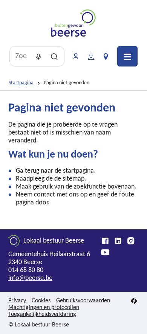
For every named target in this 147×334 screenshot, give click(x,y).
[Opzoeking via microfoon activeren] (38, 56)
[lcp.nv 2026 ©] (134, 301)
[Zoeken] (54, 56)
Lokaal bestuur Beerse (53, 240)
